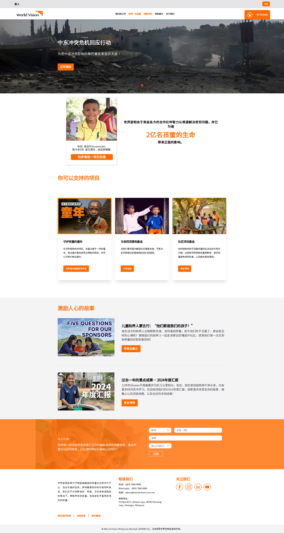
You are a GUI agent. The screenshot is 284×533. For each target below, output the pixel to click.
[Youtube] (207, 487)
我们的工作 (120, 13)
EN (266, 4)
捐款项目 (148, 13)
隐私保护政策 (64, 515)
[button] (135, 85)
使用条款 (81, 515)
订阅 (155, 454)
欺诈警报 (96, 515)
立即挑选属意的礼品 (73, 67)
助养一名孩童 (135, 13)
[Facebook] (179, 487)
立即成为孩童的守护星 (76, 268)
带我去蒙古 (131, 349)
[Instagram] (188, 487)
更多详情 (185, 268)
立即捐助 (127, 268)
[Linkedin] (198, 487)
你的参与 (159, 13)
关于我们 (170, 13)
